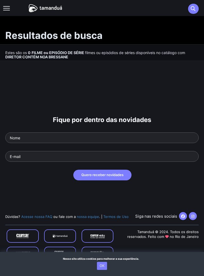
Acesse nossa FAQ (36, 216)
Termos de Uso (116, 216)
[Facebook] (183, 216)
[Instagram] (193, 216)
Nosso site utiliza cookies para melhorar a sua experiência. (102, 258)
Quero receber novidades (102, 175)
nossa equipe (88, 216)
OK (102, 265)
